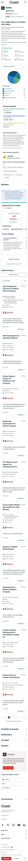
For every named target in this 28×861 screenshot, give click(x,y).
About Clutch (4, 830)
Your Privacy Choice (5, 847)
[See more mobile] (21, 329)
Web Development (8, 175)
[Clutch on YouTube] (18, 825)
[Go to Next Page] (25, 717)
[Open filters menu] (25, 280)
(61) (17, 219)
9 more (7, 177)
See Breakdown (13, 222)
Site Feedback (4, 815)
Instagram (7, 787)
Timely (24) (6, 229)
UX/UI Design (8, 93)
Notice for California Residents (8, 849)
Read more (4, 45)
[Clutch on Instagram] (13, 825)
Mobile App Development (10, 97)
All (4, 167)
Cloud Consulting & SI (9, 91)
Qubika (8, 7)
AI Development (8, 88)
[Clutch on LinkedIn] (24, 825)
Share (23, 286)
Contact (16, 858)
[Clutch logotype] (14, 2)
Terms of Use (4, 852)
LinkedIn (7, 779)
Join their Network (19, 16)
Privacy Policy (4, 844)
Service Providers (5, 838)
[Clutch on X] (8, 825)
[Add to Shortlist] (25, 858)
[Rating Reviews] (8, 13)
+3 (23, 56)
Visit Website (6, 858)
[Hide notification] (25, 191)
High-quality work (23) (17, 229)
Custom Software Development (15, 167)
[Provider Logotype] (3, 8)
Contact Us (4, 819)
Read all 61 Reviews (14, 259)
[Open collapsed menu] (2, 2)
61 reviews (14, 13)
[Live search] (25, 2)
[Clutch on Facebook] (2, 825)
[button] (12, 280)
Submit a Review (13, 274)
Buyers (3, 834)
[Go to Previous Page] (3, 717)
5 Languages (20, 59)
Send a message (8, 767)
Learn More (17, 198)
